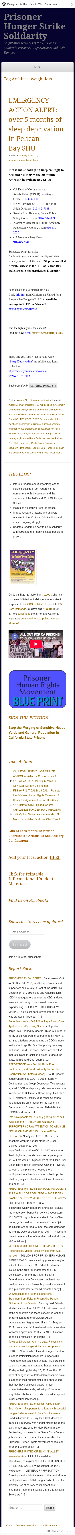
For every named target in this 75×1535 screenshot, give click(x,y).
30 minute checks (45, 405)
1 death (48, 609)
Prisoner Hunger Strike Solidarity (35, 26)
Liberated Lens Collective (33, 438)
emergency (14, 429)
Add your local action (34, 857)
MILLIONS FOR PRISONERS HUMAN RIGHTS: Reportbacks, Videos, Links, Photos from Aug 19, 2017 (36, 1250)
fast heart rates (52, 429)
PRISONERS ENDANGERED (25, 978)
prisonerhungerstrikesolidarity (23, 160)
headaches (34, 433)
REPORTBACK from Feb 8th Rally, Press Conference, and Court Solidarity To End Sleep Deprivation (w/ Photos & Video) (35, 1069)
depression (24, 424)
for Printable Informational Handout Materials (31, 879)
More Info (14, 623)
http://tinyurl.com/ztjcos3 (23, 308)
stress (33, 452)
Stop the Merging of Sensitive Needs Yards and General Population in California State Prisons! (37, 732)
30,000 (46, 594)
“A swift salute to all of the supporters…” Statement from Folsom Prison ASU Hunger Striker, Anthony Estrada (34, 1298)
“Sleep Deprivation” (21, 361)
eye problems (27, 429)
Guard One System (18, 433)
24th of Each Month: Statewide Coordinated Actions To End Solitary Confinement (36, 835)
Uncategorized (37, 400)
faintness (39, 429)
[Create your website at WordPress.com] (37, 4)
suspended (24, 613)
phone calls (24, 443)
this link (20, 294)
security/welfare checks (20, 448)
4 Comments (56, 452)
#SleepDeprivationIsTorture (22, 405)
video (49, 400)
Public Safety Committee (43, 443)
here (27, 332)
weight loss (42, 452)
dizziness (36, 424)
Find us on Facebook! (28, 900)
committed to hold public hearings (40, 618)
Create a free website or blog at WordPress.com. (32, 1525)
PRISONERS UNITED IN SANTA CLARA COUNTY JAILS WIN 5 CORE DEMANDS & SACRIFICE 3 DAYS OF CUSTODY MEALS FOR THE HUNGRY (37, 1193)
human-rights (47, 433)
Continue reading (43, 385)
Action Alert (23, 400)
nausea (50, 438)
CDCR (28, 419)
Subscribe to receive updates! (36, 922)
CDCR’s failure (35, 604)
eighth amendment (51, 424)
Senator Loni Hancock (44, 448)
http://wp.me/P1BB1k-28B (47, 332)
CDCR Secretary (41, 419)
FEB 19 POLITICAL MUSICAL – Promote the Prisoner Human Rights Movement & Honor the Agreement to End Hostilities (36, 795)
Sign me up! (20, 944)
